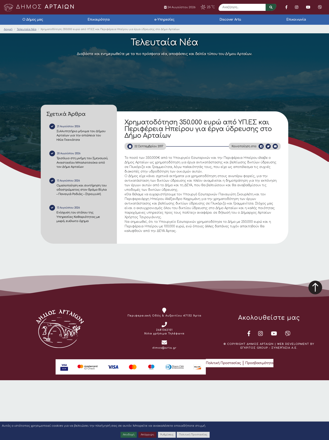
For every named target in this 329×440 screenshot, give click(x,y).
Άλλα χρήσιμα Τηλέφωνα (164, 333)
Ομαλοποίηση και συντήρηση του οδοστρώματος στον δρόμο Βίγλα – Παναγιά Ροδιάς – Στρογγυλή (82, 190)
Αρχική (8, 29)
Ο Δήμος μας (32, 19)
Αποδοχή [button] (128, 434)
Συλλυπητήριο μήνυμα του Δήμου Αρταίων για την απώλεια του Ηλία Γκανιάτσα (81, 135)
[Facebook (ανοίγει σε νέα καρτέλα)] (286, 7)
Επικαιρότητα (99, 19)
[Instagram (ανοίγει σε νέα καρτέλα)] (296, 7)
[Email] (275, 146)
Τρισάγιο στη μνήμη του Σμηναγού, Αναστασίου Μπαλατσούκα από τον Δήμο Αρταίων (82, 162)
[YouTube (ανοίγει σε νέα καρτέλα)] (308, 7)
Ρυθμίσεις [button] (166, 434)
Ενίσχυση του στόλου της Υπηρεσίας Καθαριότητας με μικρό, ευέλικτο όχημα (78, 217)
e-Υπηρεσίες (164, 19)
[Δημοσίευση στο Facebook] (261, 146)
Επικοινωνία (296, 19)
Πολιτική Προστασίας (223, 363)
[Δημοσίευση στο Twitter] (268, 146)
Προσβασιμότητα (259, 363)
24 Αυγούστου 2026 (181, 7)
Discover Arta (230, 19)
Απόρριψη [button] (147, 434)
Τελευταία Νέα (26, 29)
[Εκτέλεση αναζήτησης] (271, 7)
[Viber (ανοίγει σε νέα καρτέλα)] (320, 7)
